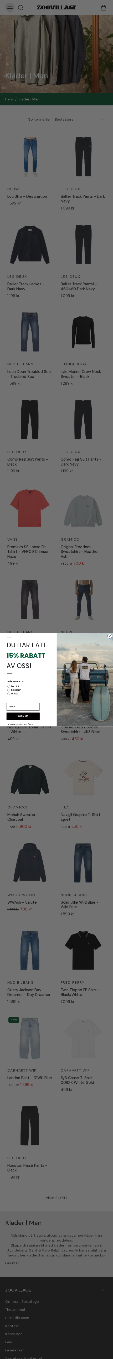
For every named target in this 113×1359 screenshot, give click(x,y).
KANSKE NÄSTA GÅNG (20, 724)
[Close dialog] (109, 636)
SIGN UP (23, 716)
